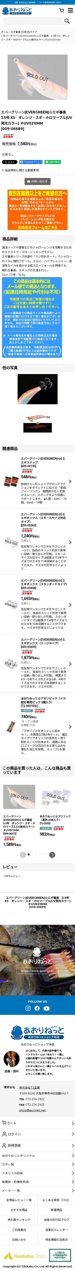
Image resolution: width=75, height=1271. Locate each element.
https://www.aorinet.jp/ (37, 971)
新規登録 (14, 1145)
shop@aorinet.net (32, 1110)
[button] (70, 10)
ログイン (14, 1134)
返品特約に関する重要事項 (22, 170)
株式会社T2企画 (29, 1087)
